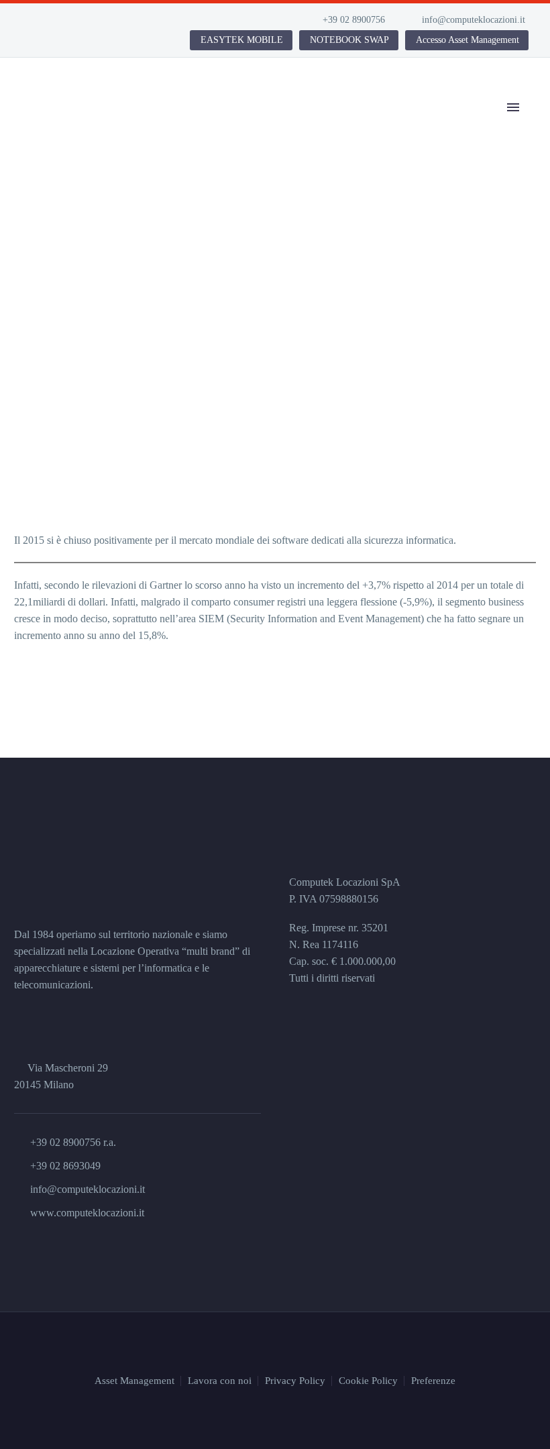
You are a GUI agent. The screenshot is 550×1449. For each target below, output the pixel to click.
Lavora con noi (220, 1381)
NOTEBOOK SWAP (349, 40)
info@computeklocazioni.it (473, 20)
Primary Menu (513, 107)
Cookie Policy (368, 1381)
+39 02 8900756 (354, 20)
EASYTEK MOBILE (242, 40)
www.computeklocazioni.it (87, 1212)
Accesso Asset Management (467, 40)
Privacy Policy (295, 1381)
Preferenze (433, 1381)
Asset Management (134, 1381)
